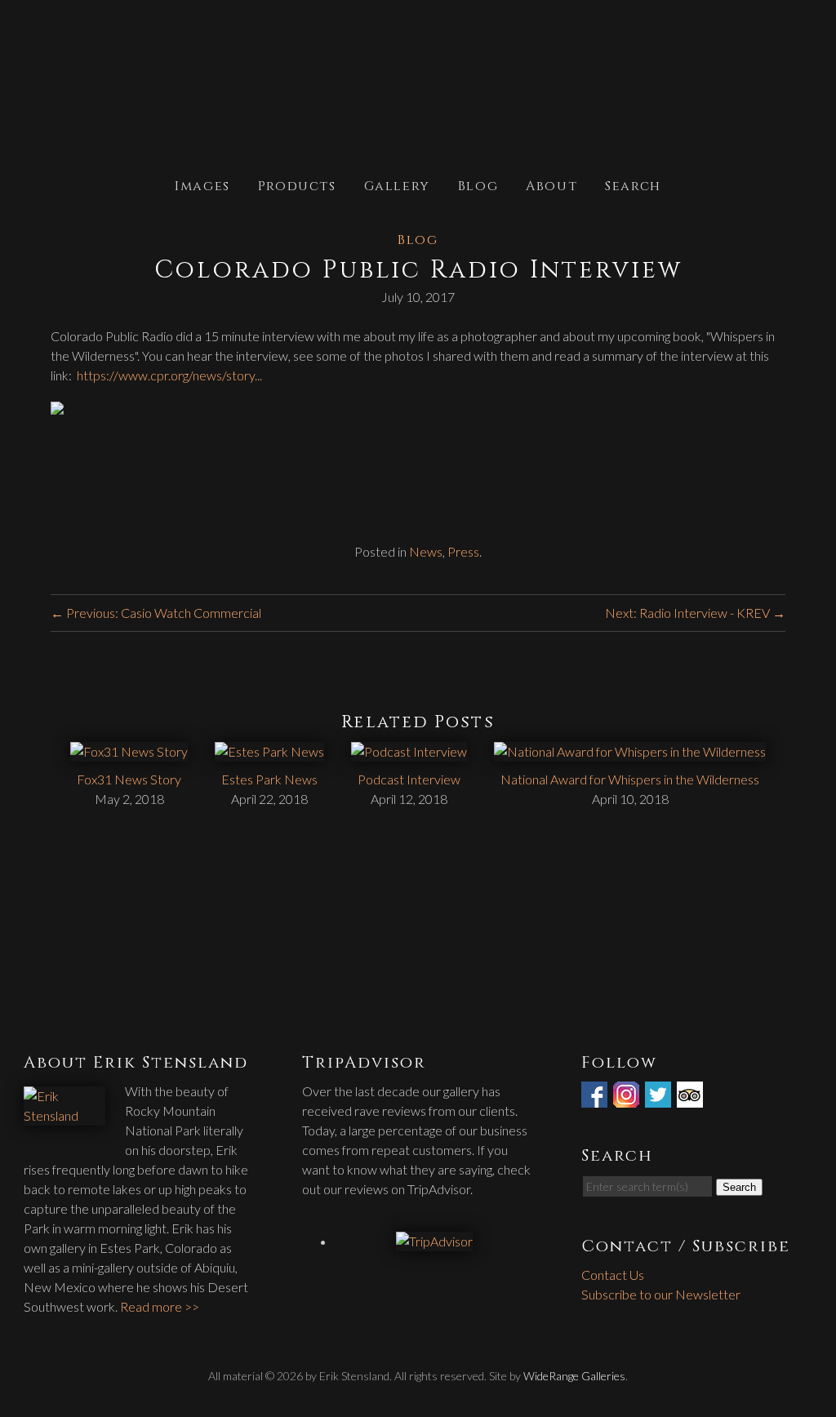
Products (297, 185)
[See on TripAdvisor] (691, 1097)
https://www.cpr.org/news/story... (169, 375)
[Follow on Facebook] (596, 1097)
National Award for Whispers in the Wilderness (629, 779)
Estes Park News (269, 779)
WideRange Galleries (574, 1376)
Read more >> (159, 1306)
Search (633, 185)
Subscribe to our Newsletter (660, 1294)
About (551, 185)
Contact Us (612, 1274)
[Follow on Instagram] (628, 1097)
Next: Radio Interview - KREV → (695, 612)
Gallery (397, 185)
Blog (478, 185)
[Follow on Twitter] (659, 1097)
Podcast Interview (409, 779)
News (425, 551)
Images (202, 185)
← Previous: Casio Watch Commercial (156, 612)
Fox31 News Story (129, 779)
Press (463, 551)
